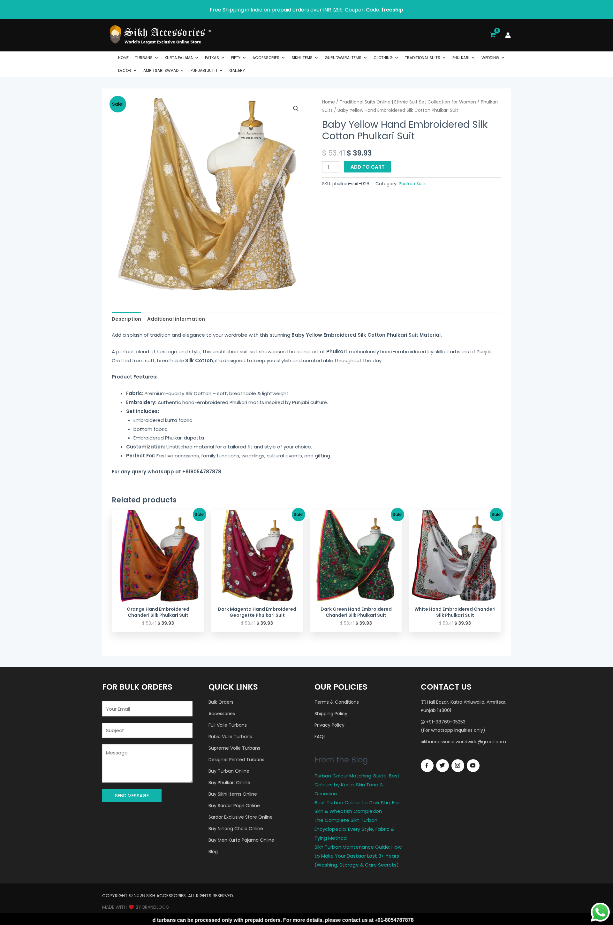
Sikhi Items (302, 57)
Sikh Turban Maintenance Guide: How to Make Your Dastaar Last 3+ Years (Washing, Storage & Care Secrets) (358, 856)
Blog (213, 851)
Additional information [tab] (176, 319)
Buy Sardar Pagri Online (234, 805)
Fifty (235, 57)
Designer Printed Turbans (236, 759)
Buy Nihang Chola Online (235, 828)
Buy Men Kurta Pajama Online (241, 840)
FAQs (320, 736)
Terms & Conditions (336, 702)
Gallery (237, 70)
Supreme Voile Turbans (234, 748)
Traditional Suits (422, 57)
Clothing (383, 57)
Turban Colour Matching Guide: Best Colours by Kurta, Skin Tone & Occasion (357, 784)
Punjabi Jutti (204, 70)
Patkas (212, 57)
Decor (124, 70)
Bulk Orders (220, 702)
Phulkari (460, 57)
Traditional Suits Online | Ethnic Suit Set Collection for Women (408, 102)
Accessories (266, 57)
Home (123, 57)
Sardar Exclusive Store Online (240, 817)
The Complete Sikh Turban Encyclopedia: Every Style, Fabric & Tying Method (354, 829)
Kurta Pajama (179, 57)
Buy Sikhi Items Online (232, 794)
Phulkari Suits (413, 184)
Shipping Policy (330, 713)
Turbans (144, 57)
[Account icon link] (508, 35)
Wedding (490, 57)
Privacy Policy (329, 725)
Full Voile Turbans (227, 725)
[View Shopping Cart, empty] (493, 35)
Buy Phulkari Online (229, 782)
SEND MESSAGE (132, 795)
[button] (296, 108)
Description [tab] (126, 319)
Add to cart (368, 167)
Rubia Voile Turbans (230, 736)
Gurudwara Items (343, 57)
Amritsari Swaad (160, 70)
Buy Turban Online (228, 771)
